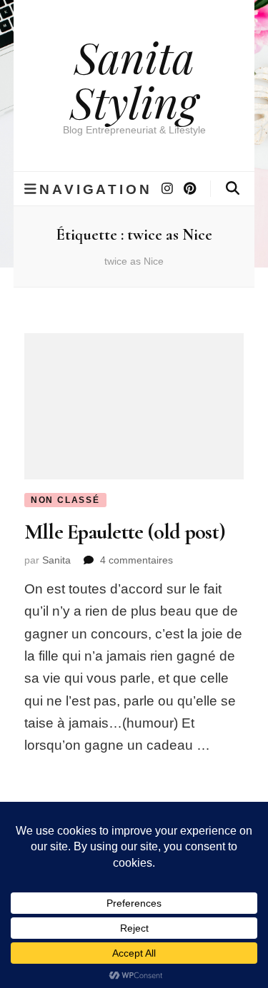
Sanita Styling (134, 79)
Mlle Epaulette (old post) (124, 532)
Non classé (65, 500)
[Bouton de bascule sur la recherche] (232, 188)
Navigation (95, 189)
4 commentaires (136, 560)
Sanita (56, 560)
